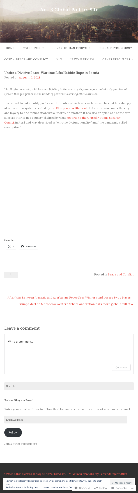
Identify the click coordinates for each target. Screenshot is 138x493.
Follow (13, 432)
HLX (59, 59)
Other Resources (116, 59)
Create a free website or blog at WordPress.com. (35, 473)
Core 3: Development (115, 48)
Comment (121, 367)
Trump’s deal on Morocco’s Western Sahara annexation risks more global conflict (74, 304)
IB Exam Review (82, 59)
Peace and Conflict (121, 274)
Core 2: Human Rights (69, 48)
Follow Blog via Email (18, 400)
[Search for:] (69, 386)
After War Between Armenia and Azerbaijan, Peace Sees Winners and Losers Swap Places (69, 297)
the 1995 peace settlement (68, 108)
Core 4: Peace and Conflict (26, 59)
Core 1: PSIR (32, 48)
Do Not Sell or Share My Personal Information (97, 473)
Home (10, 48)
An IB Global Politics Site (69, 10)
